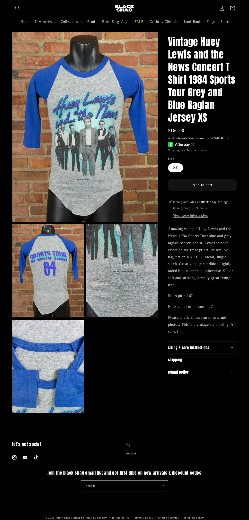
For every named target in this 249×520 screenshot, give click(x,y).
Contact (130, 453)
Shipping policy (194, 517)
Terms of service (168, 517)
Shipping (174, 150)
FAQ (127, 445)
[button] (17, 8)
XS (175, 167)
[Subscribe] (162, 486)
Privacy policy (144, 517)
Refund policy (121, 517)
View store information (190, 215)
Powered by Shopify (94, 517)
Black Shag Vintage (68, 517)
